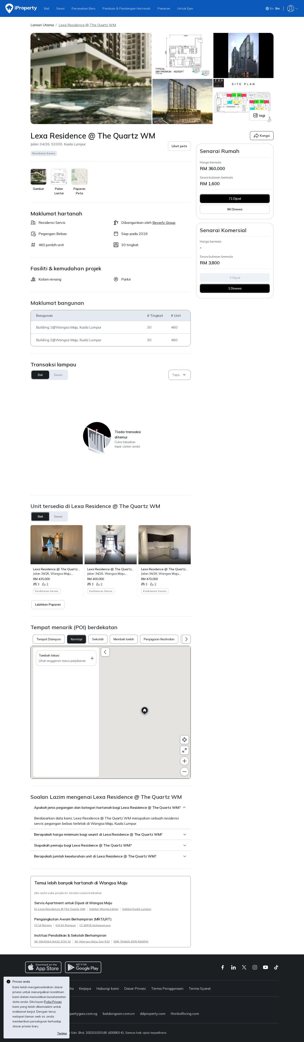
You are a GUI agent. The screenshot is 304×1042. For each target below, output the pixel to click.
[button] (179, 146)
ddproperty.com (152, 1013)
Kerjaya (85, 988)
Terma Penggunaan (167, 988)
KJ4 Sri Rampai (66, 925)
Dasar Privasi (135, 988)
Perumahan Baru (83, 8)
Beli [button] (40, 375)
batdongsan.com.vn (119, 1013)
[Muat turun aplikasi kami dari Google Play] (83, 967)
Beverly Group (163, 222)
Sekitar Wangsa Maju (103, 909)
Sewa (60, 8)
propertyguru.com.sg (81, 1013)
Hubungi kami (107, 988)
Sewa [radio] (58, 516)
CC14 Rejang (43, 925)
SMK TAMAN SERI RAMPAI (130, 941)
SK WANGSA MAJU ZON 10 (52, 941)
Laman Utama (42, 25)
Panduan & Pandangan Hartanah (126, 8)
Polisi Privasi (53, 1002)
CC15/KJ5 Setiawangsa (95, 925)
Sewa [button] (58, 375)
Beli (46, 8)
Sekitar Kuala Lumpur (136, 909)
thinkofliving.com (185, 1013)
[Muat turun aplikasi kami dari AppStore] (43, 967)
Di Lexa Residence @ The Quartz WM (59, 909)
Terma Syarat (200, 988)
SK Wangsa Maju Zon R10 (92, 941)
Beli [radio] (40, 516)
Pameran (164, 8)
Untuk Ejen (185, 8)
